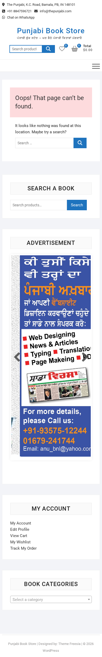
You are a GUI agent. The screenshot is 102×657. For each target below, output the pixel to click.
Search (48, 49)
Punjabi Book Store (51, 30)
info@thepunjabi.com (55, 11)
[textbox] (51, 599)
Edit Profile (19, 529)
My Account (20, 523)
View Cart (18, 535)
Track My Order (23, 548)
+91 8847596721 (19, 11)
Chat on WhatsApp (20, 17)
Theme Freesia (69, 644)
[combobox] (51, 599)
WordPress (51, 651)
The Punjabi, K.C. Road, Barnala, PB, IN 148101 (40, 5)
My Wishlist (20, 542)
